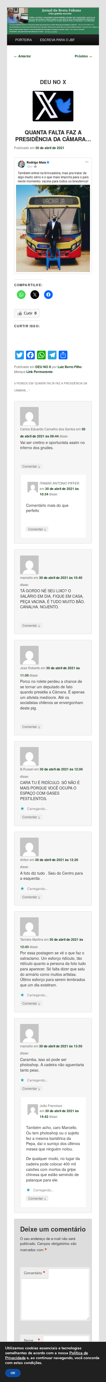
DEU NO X (43, 366)
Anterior (22, 56)
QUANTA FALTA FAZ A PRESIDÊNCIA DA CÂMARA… (53, 135)
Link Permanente (39, 371)
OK (13, 1373)
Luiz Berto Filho (70, 366)
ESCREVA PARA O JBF (57, 39)
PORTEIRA (23, 39)
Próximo (83, 56)
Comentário (34, 1273)
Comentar (31, 466)
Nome (32, 1340)
